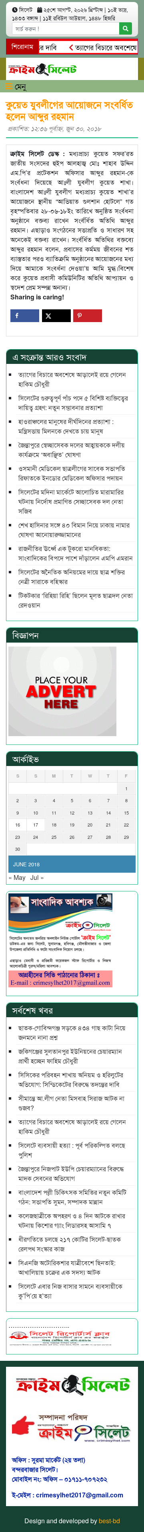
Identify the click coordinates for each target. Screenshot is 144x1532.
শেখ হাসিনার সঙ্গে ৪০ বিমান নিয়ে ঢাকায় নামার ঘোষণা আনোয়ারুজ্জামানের (74, 529)
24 (35, 837)
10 (35, 812)
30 (17, 849)
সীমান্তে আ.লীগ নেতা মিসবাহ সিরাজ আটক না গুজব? (71, 1103)
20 (90, 824)
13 (90, 812)
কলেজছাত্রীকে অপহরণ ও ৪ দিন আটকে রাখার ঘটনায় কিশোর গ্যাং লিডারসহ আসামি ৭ (71, 1220)
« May (17, 877)
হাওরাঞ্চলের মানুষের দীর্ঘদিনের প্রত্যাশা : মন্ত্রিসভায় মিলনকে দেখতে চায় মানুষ (66, 426)
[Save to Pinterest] (87, 315)
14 (108, 812)
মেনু (19, 86)
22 (126, 824)
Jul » (37, 877)
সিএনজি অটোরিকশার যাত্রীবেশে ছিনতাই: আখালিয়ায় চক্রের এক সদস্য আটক (67, 1267)
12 (72, 812)
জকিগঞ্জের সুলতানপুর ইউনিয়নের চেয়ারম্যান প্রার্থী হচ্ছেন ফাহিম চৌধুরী (70, 1056)
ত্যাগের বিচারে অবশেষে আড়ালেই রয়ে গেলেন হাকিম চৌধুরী (72, 379)
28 (108, 837)
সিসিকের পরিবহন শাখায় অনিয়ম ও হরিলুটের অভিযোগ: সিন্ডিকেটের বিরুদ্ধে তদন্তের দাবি (70, 1079)
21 (108, 824)
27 (90, 837)
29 (126, 837)
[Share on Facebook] (24, 315)
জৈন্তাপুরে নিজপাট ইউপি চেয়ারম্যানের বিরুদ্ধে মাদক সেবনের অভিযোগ (71, 1173)
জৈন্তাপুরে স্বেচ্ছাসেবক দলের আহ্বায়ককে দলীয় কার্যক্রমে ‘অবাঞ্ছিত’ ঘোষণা (71, 449)
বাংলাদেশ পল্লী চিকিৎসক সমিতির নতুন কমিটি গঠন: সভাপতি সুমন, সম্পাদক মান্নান (72, 1197)
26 (72, 837)
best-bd (109, 1520)
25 (54, 837)
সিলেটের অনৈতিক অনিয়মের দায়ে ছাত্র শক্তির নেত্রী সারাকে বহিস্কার (71, 576)
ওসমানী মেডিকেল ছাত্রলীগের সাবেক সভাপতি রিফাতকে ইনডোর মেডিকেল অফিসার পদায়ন (71, 473)
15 (126, 812)
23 (17, 837)
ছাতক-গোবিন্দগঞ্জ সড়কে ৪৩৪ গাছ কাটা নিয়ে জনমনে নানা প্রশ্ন (72, 1032)
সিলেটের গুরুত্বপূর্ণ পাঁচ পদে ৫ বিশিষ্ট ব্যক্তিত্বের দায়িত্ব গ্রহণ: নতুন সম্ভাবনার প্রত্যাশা (73, 402)
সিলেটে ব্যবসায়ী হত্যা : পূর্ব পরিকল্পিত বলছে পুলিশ (71, 1150)
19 (72, 824)
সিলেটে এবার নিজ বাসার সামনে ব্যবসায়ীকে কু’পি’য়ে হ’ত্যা (70, 1291)
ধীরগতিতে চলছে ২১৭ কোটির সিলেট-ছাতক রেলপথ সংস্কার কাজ (69, 1244)
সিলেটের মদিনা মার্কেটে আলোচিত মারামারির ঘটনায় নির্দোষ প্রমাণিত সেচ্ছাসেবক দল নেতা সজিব (71, 501)
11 (54, 812)
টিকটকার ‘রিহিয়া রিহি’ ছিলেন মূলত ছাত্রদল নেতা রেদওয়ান (75, 600)
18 (54, 824)
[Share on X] (56, 315)
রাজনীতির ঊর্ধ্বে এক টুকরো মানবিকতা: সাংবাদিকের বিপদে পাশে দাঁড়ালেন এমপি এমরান (75, 553)
